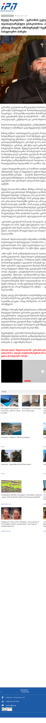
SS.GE (4, 392)
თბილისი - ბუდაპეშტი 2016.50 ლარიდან (16, 464)
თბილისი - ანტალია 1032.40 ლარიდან (15, 437)
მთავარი (24, 690)
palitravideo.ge (6, 504)
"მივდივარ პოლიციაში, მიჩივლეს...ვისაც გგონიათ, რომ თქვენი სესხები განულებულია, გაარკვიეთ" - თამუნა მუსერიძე (20, 524)
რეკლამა (25, 692)
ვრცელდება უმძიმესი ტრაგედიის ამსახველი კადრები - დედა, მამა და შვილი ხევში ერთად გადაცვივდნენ (21, 496)
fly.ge (2, 446)
